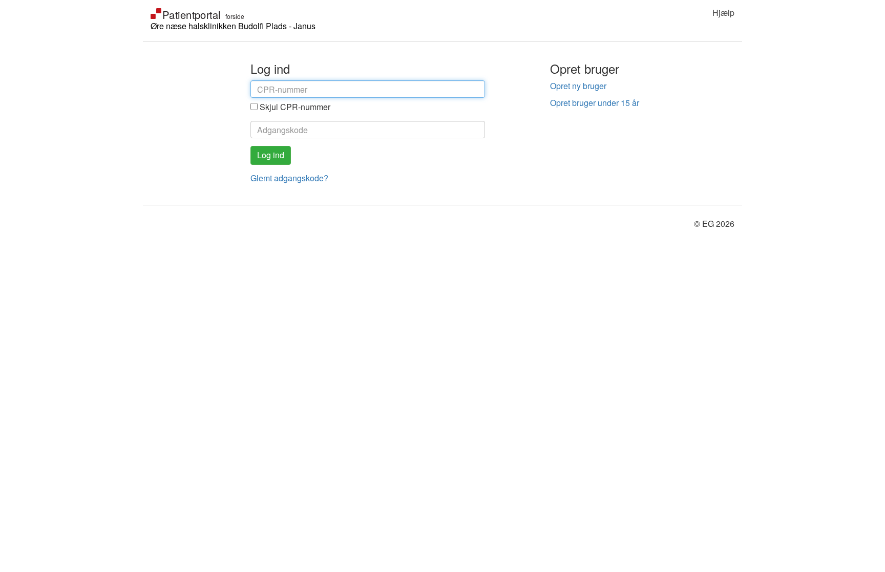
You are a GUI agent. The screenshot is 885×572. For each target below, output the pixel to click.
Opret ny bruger (578, 86)
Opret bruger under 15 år (594, 103)
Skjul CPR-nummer (295, 107)
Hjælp (723, 12)
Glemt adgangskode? (289, 178)
